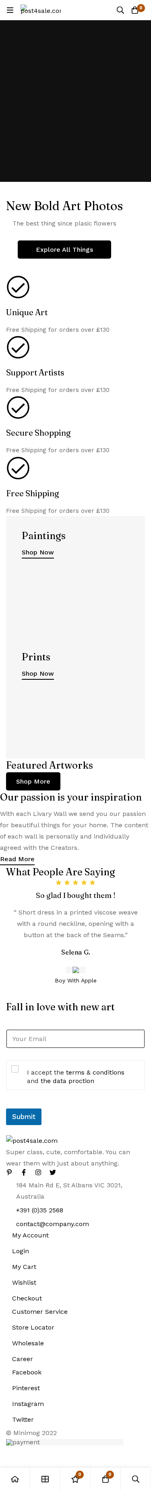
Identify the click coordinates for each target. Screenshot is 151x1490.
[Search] (120, 10)
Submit (23, 1117)
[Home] (15, 1479)
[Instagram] (38, 1172)
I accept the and (75, 1077)
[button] (33, 781)
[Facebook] (24, 1172)
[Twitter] (53, 1172)
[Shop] (45, 1479)
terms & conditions (95, 1072)
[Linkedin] (9, 1172)
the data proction (67, 1081)
